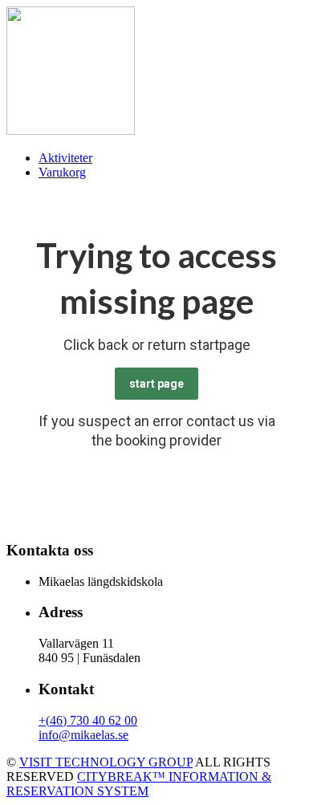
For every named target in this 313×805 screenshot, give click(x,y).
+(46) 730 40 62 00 (88, 720)
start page (156, 383)
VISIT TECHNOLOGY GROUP (106, 762)
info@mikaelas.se (83, 735)
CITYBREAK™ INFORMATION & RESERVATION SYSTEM (138, 784)
